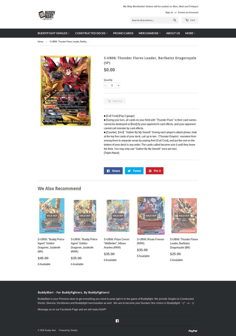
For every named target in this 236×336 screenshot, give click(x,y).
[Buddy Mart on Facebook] (117, 321)
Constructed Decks (90, 33)
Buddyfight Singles (53, 33)
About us (173, 33)
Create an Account (188, 12)
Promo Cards (123, 33)
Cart (192, 20)
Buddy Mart (50, 330)
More (189, 33)
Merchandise (149, 33)
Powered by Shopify (68, 330)
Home (40, 41)
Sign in (169, 12)
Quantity (108, 80)
